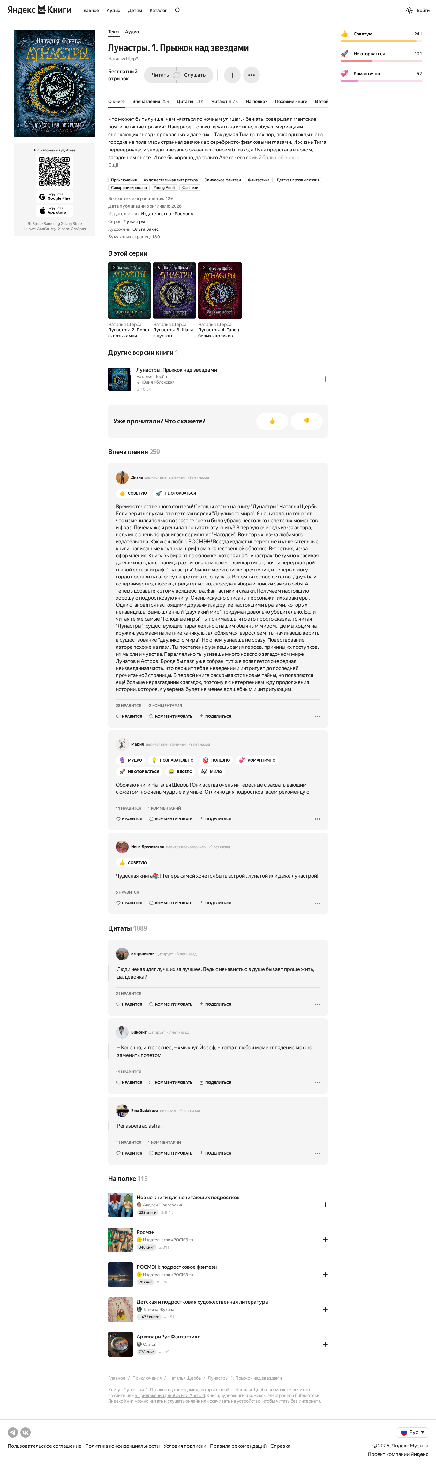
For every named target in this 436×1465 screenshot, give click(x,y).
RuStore (34, 223)
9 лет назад (199, 477)
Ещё (113, 165)
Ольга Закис (145, 229)
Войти (423, 10)
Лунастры (134, 221)
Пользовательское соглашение (44, 1446)
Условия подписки (184, 1446)
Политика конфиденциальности (122, 1446)
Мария (137, 744)
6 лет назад (187, 954)
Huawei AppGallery (40, 229)
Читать (160, 75)
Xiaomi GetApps (72, 229)
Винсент (139, 1032)
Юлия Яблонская (158, 382)
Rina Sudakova (144, 1110)
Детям (135, 10)
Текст (114, 31)
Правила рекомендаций (238, 1446)
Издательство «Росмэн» (167, 213)
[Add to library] (325, 379)
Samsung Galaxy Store (63, 223)
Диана (137, 477)
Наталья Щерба (124, 58)
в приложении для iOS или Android (170, 1395)
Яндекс (419, 1454)
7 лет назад (179, 1032)
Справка (280, 1446)
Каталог (158, 10)
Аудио (113, 10)
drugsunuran (142, 954)
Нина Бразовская (147, 847)
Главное (90, 10)
